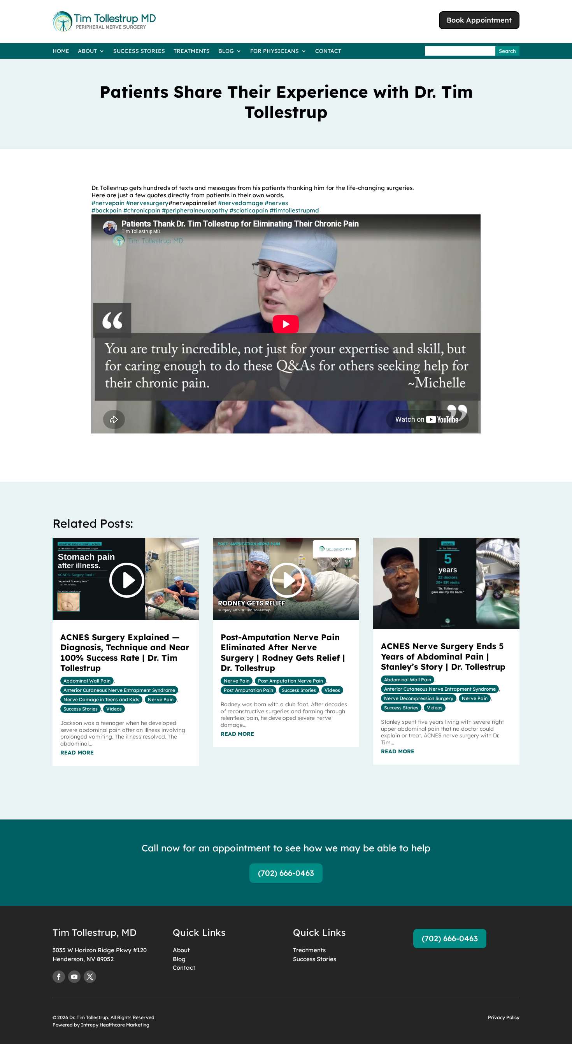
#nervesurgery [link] (147, 203)
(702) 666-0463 (286, 873)
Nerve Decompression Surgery (418, 698)
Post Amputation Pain (248, 690)
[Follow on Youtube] (74, 976)
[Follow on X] (90, 976)
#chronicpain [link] (141, 210)
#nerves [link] (276, 203)
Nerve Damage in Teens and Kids (101, 699)
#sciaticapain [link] (249, 210)
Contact (328, 51)
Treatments (192, 51)
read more (77, 752)
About (87, 51)
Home (61, 51)
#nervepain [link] (108, 203)
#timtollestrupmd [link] (294, 210)
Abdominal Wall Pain (87, 681)
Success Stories (139, 51)
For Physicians (274, 51)
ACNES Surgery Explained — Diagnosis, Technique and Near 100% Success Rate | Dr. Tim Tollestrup (124, 652)
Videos (114, 709)
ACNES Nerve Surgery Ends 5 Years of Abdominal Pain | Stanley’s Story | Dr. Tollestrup (443, 656)
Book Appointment (479, 20)
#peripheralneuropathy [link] (195, 210)
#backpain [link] (106, 210)
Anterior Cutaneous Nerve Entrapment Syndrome (119, 690)
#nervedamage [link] (240, 203)
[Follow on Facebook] (59, 976)
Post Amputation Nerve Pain (290, 681)
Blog (226, 51)
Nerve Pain (161, 699)
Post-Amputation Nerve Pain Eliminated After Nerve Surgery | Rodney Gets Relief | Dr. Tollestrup (283, 652)
